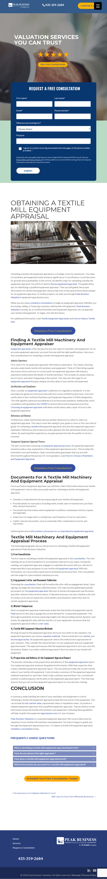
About (16, 838)
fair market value (33, 703)
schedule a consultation (41, 302)
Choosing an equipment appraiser (26, 407)
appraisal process (49, 713)
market (86, 636)
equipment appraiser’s (38, 390)
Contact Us (88, 5)
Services (17, 843)
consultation (79, 558)
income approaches (20, 639)
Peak (13, 613)
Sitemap (76, 875)
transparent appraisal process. (56, 445)
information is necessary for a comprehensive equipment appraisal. (62, 531)
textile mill (37, 426)
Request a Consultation (24, 847)
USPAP (44, 404)
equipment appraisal (20, 381)
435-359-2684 (54, 5)
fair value (44, 623)
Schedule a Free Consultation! (53, 330)
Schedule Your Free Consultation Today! (52, 778)
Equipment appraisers (21, 348)
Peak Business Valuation (22, 718)
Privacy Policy (89, 875)
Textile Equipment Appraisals (55, 318)
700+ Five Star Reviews (52, 64)
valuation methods (51, 636)
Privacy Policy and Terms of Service (29, 160)
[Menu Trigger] (98, 6)
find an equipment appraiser (64, 284)
